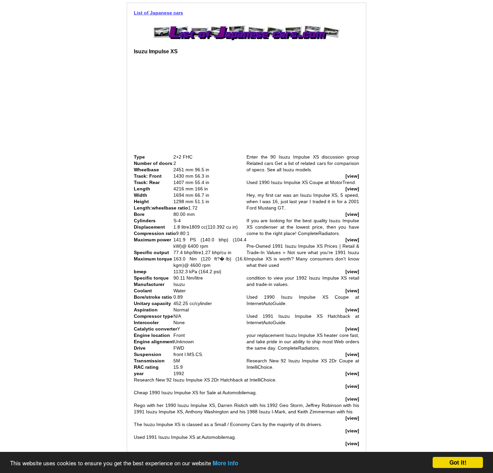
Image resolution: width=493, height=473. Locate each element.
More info (225, 463)
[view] (352, 176)
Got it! (458, 462)
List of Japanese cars (158, 12)
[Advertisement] (190, 107)
